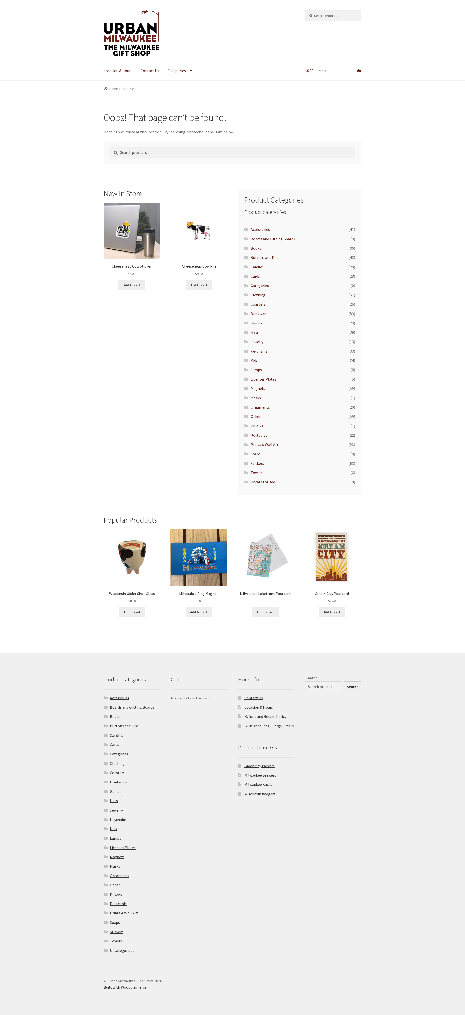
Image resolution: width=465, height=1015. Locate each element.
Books (256, 248)
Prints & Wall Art (265, 444)
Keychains (259, 351)
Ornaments (260, 407)
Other (256, 416)
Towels (257, 472)
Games (256, 323)
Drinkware (259, 313)
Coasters (258, 304)
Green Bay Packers (259, 765)
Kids (254, 360)
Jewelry (257, 341)
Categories (177, 70)
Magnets (258, 388)
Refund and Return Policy (265, 716)
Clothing (258, 295)
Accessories (260, 229)
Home (113, 88)
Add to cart (131, 285)
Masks (256, 397)
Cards (255, 276)
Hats (255, 332)
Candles (257, 266)
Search (311, 678)
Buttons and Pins (265, 257)
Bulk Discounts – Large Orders (269, 725)
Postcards (259, 435)
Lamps (256, 369)
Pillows (257, 425)
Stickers (257, 463)
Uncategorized (263, 482)
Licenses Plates (263, 379)
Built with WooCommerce (125, 987)
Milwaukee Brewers (260, 775)
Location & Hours (118, 70)
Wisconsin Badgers (259, 793)
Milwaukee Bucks (258, 784)
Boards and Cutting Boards (273, 238)
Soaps (256, 453)
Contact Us (150, 70)
